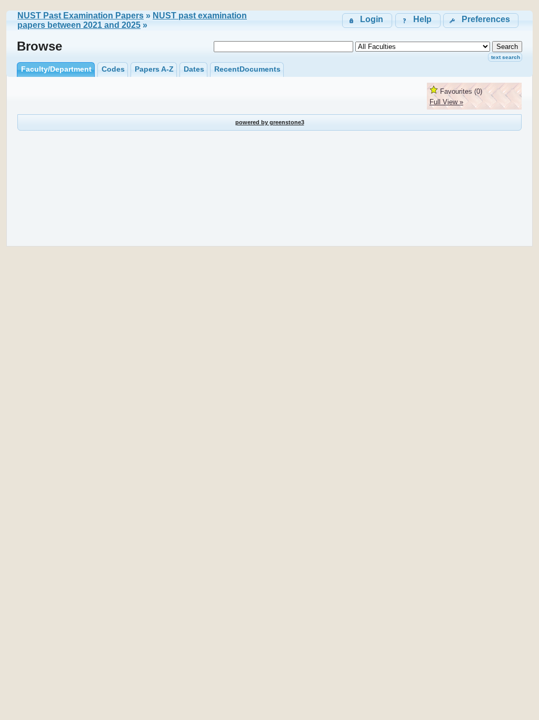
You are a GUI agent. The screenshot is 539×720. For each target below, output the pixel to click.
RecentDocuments (247, 69)
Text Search (505, 57)
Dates (194, 69)
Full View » (446, 102)
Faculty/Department (56, 69)
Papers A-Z (154, 69)
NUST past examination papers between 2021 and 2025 (132, 20)
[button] (480, 20)
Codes (113, 69)
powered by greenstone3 (269, 122)
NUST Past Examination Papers (80, 15)
